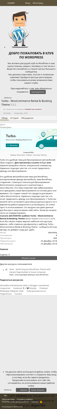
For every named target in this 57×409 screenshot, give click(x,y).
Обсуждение (27, 118)
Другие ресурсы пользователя (16, 264)
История (14, 118)
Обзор (4, 118)
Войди (43, 162)
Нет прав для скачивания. (22, 109)
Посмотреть (6, 127)
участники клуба (47, 218)
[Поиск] (53, 3)
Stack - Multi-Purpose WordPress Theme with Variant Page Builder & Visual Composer (30, 270)
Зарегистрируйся (9, 165)
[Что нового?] (48, 3)
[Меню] (4, 3)
